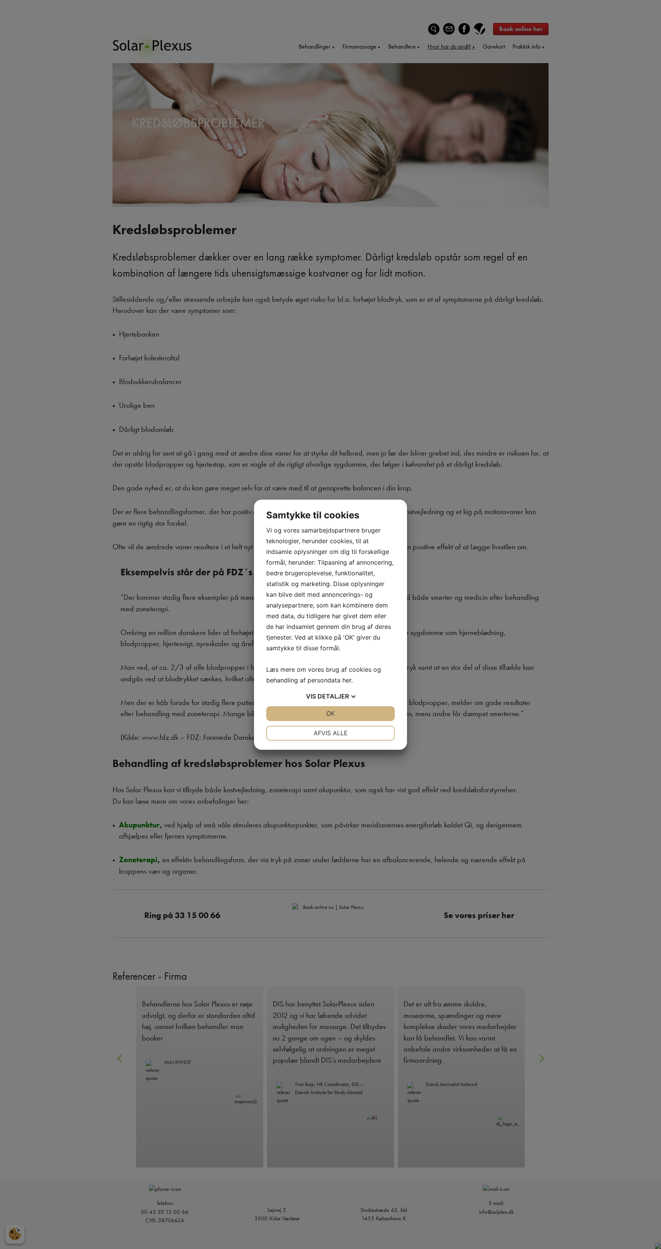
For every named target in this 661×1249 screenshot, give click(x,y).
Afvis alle (331, 733)
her (346, 680)
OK (330, 713)
